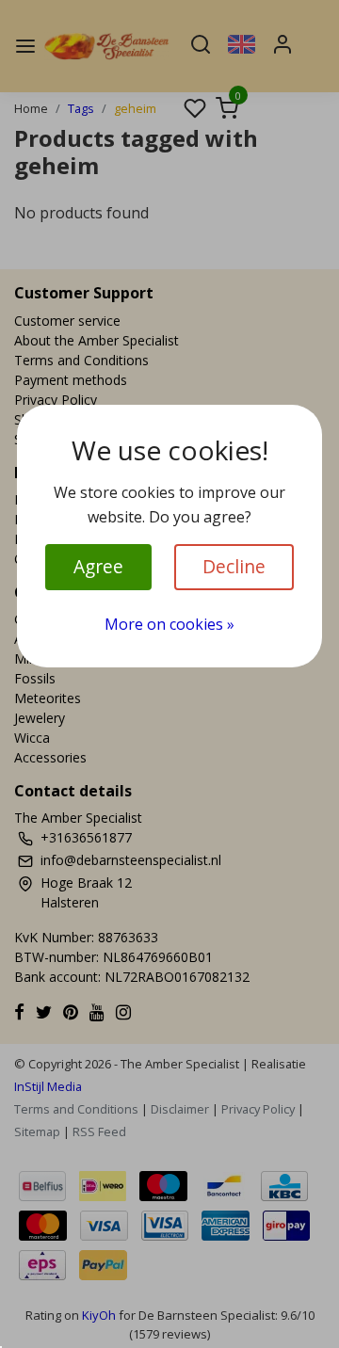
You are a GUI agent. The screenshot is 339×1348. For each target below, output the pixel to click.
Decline (234, 566)
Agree (98, 566)
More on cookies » (169, 624)
